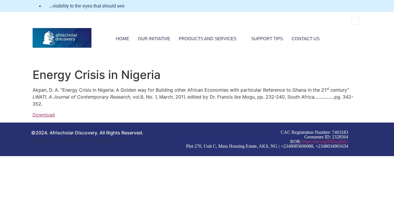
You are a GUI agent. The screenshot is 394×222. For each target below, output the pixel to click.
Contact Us (306, 38)
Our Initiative (154, 38)
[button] (355, 20)
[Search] (349, 44)
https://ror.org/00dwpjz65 (325, 141)
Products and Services (208, 38)
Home (122, 38)
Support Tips (267, 38)
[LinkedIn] (359, 6)
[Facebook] (349, 6)
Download (44, 115)
